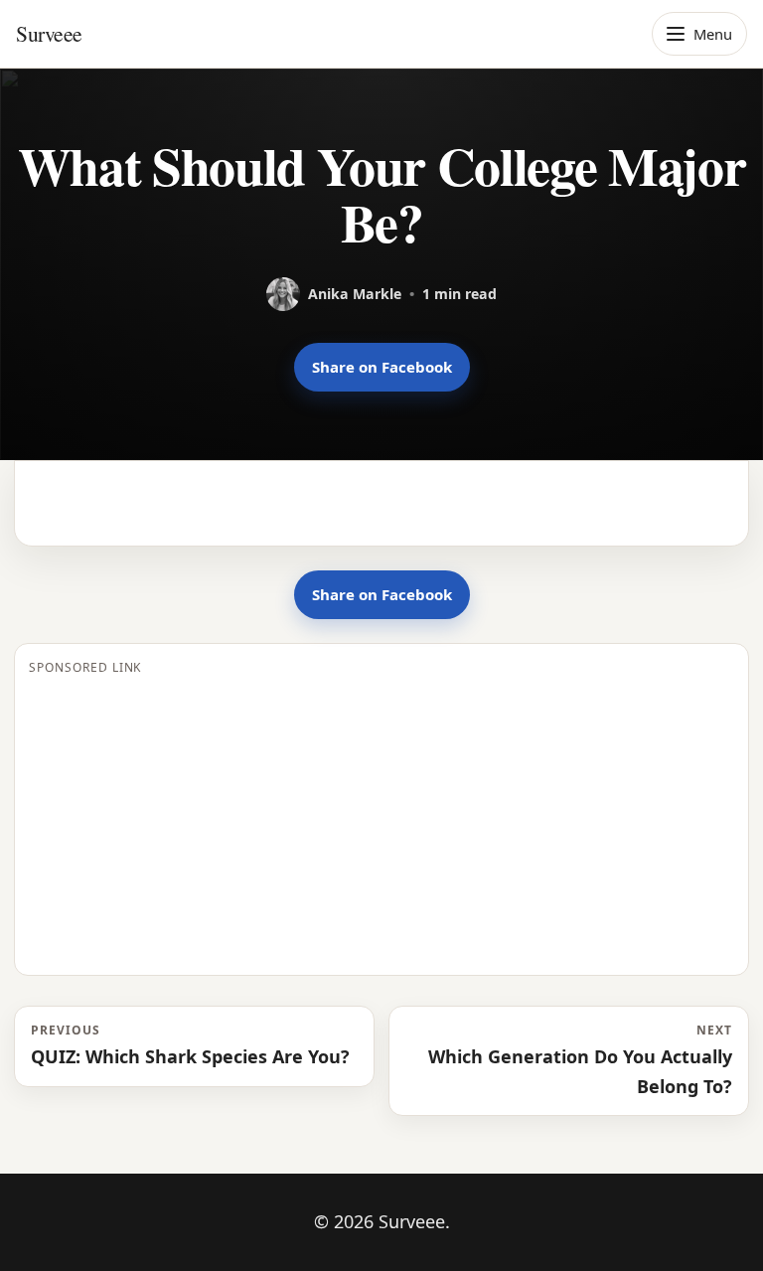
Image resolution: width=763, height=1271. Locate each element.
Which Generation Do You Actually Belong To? (580, 1059)
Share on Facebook (382, 367)
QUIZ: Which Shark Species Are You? (190, 1045)
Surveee (49, 33)
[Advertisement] (381, 822)
